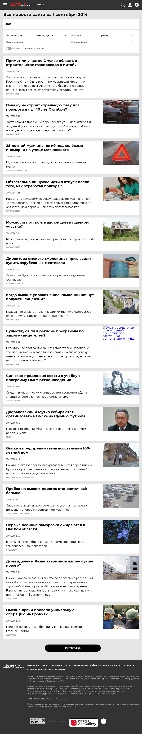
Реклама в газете (60, 665)
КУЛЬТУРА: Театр (14, 284)
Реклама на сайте (37, 665)
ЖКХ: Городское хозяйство (20, 477)
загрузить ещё (73, 648)
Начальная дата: (15, 42)
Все (8, 24)
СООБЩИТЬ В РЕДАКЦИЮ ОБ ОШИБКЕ (46, 669)
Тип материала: (14, 35)
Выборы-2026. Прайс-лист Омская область (97, 665)
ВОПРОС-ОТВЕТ (13, 94)
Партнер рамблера (57, 721)
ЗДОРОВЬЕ (11, 635)
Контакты (129, 665)
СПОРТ (9, 437)
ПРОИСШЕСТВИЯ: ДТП (16, 171)
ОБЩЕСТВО (11, 550)
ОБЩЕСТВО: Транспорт (17, 514)
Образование (13, 401)
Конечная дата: (79, 42)
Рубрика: (76, 35)
